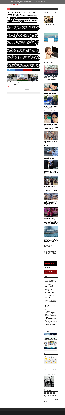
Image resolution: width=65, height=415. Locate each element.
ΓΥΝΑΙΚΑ (45, 8)
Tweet (12, 69)
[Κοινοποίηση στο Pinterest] (28, 89)
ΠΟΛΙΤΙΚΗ (29, 8)
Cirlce (37, 69)
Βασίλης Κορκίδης (20, 15)
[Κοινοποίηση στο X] (26, 89)
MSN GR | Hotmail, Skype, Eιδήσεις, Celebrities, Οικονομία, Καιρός (50, 327)
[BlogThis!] (25, 89)
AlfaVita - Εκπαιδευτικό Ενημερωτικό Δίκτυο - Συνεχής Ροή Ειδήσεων (50, 292)
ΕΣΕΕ (29, 15)
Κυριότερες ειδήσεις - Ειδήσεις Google (50, 285)
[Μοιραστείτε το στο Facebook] (27, 89)
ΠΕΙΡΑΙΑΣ (16, 8)
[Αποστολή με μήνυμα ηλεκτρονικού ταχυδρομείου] (25, 89)
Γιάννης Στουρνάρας (25, 15)
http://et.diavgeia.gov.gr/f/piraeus (49, 371)
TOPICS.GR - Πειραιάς (48, 304)
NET (8, 15)
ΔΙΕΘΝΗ (25, 8)
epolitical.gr (46, 317)
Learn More (50, 2)
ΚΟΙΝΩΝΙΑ (21, 8)
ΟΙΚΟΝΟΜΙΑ (34, 8)
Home (9, 8)
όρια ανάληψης (32, 15)
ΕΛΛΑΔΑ (12, 8)
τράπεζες (35, 15)
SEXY (53, 8)
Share (20, 69)
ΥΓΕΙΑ (38, 8)
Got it (54, 2)
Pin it (28, 69)
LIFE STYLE (50, 8)
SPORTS (41, 8)
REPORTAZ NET (13, 4)
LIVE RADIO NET (47, 297)
